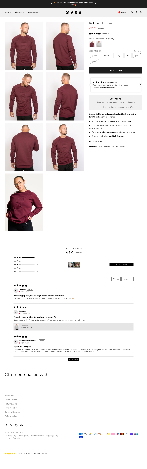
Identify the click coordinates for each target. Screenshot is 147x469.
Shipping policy (52, 436)
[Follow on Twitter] (11, 425)
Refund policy (11, 416)
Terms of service (37, 436)
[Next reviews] (140, 85)
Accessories (34, 12)
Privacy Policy (11, 408)
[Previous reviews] (91, 85)
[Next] (95, 3)
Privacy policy (23, 436)
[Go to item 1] (71, 265)
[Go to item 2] (77, 265)
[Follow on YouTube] (21, 425)
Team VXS (9, 396)
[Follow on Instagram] (16, 425)
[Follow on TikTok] (26, 425)
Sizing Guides (11, 400)
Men (7, 12)
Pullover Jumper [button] (26, 327)
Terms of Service (12, 412)
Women (18, 12)
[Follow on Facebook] (6, 425)
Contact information (13, 438)
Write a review (121, 265)
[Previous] (51, 3)
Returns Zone (11, 404)
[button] (94, 34)
